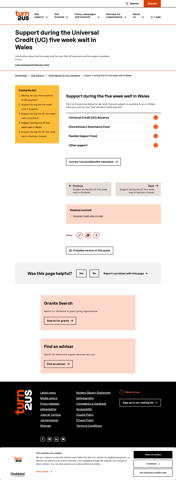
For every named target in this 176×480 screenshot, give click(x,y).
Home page (21, 75)
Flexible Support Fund (83, 136)
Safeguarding (85, 398)
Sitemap (45, 425)
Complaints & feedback (91, 403)
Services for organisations (114, 15)
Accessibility (84, 409)
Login (157, 17)
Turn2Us (22, 15)
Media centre (48, 398)
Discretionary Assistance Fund (89, 127)
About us (136, 15)
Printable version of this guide (91, 250)
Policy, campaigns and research (85, 15)
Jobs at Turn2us (50, 414)
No (94, 273)
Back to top (132, 392)
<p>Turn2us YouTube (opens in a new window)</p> (63, 439)
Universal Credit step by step (88, 216)
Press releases (49, 403)
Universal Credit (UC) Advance (89, 117)
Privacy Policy (85, 420)
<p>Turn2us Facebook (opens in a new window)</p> (42, 439)
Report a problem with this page (124, 273)
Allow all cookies (153, 454)
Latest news (48, 392)
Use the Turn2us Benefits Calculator (91, 161)
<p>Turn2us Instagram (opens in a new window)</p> (49, 439)
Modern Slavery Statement (93, 392)
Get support (39, 15)
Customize (151, 464)
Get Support (37, 75)
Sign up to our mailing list (138, 402)
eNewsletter (48, 409)
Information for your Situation (64, 75)
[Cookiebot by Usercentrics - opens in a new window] (18, 475)
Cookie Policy (85, 414)
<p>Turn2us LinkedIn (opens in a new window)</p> (56, 439)
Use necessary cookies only (153, 472)
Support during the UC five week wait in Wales (88, 235)
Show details (42, 471)
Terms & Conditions (89, 425)
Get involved (59, 15)
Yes (81, 273)
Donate (152, 3)
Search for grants (58, 320)
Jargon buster (49, 420)
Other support (78, 145)
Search (134, 3)
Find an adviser (56, 363)
